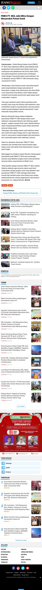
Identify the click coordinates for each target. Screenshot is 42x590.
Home (2, 12)
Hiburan (23, 549)
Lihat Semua (21, 406)
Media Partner (17, 575)
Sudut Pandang (26, 559)
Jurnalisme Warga (27, 552)
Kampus (8, 472)
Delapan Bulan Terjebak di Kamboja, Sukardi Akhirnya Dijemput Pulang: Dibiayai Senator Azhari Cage (13, 396)
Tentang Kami (9, 572)
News (10, 185)
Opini (22, 557)
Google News (25, 575)
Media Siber (23, 572)
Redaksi (16, 572)
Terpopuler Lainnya (21, 540)
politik (8, 467)
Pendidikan (4, 559)
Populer (31, 2)
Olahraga (9, 463)
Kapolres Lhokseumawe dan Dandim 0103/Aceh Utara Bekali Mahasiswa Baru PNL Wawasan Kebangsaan (15, 312)
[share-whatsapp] (13, 7)
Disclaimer (30, 572)
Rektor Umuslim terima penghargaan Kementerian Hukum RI (13, 299)
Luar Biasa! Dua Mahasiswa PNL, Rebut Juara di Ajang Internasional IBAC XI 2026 (15, 371)
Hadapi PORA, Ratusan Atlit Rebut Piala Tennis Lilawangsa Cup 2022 (21, 193)
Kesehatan (4, 554)
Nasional (24, 554)
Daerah (4, 185)
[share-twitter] (8, 7)
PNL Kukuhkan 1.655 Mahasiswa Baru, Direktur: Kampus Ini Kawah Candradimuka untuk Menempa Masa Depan (14, 324)
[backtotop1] (40, 577)
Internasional (5, 552)
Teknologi (4, 562)
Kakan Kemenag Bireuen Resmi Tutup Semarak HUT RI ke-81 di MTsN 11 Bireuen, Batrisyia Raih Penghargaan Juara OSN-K (14, 336)
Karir (35, 572)
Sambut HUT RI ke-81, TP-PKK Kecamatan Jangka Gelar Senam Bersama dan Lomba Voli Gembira (15, 384)
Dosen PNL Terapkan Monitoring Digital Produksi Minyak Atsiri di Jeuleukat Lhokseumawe (14, 360)
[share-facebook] (4, 7)
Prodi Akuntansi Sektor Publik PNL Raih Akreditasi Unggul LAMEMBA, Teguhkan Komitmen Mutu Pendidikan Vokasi (14, 348)
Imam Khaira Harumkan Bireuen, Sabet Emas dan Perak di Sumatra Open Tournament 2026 (14, 289)
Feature (3, 549)
